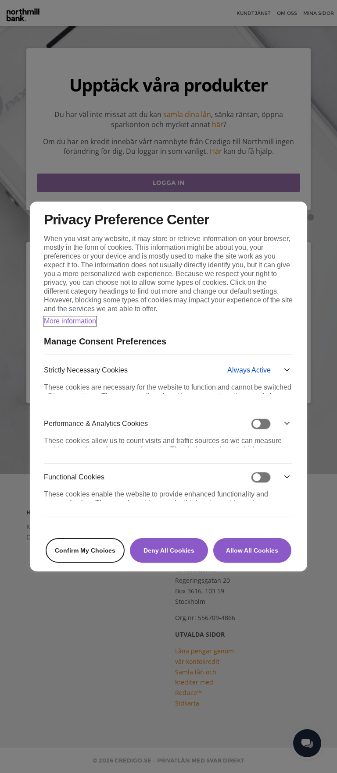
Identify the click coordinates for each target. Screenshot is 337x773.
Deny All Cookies (168, 550)
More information (70, 321)
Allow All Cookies (252, 550)
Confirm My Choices (85, 550)
